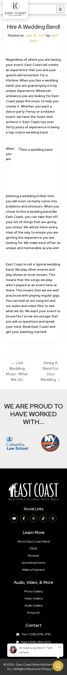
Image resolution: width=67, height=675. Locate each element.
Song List (33, 612)
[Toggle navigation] (60, 9)
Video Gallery (33, 598)
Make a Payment (33, 570)
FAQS (33, 548)
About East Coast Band (33, 541)
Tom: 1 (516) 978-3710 (36, 634)
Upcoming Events (34, 563)
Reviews (33, 556)
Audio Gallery (34, 605)
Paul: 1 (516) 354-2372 (36, 642)
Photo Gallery (33, 591)
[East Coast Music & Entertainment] (15, 9)
